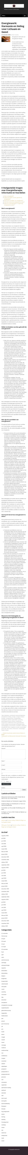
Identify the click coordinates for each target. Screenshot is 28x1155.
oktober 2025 (4, 862)
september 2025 (5, 864)
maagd (3, 1037)
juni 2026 (3, 841)
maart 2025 (4, 880)
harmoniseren (12, 725)
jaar (2, 1018)
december (3, 999)
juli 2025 (3, 870)
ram (2, 1079)
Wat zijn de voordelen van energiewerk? (13, 200)
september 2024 (5, 896)
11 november (4, 933)
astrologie (3, 962)
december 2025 (5, 856)
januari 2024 (4, 918)
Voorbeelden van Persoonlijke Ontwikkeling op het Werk (13, 808)
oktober (3, 1063)
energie (14, 716)
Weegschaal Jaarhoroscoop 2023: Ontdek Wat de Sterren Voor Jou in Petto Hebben (13, 797)
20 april (3, 938)
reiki (8, 728)
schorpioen (4, 1082)
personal (3, 1077)
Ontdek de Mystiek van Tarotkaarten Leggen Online (13, 801)
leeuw (2, 1034)
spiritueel (3, 1090)
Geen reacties (15, 34)
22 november (4, 949)
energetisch (4, 1002)
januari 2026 (4, 854)
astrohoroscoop (5, 960)
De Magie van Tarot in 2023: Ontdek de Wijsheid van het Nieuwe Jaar (13, 812)
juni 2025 (3, 872)
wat (2, 1130)
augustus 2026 (5, 835)
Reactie (3, 748)
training (3, 1116)
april (2, 954)
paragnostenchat (5, 1074)
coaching (3, 991)
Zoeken (3, 787)
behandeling (4, 973)
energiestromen (10, 718)
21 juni (3, 944)
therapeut (3, 1106)
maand (3, 1039)
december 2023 (5, 920)
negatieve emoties (15, 727)
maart (2, 1042)
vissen (2, 1127)
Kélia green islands (5, 825)
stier (2, 1095)
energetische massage (6, 1005)
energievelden (17, 718)
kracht (8, 727)
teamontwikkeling (5, 1103)
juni (2, 1029)
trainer (3, 1114)
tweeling (3, 1119)
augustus (3, 968)
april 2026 (3, 846)
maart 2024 (4, 912)
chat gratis (3, 986)
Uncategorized (4, 1122)
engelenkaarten (5, 1007)
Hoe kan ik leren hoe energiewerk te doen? (14, 202)
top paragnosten (5, 1111)
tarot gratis (4, 1100)
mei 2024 (3, 907)
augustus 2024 (5, 899)
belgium (3, 975)
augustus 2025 (5, 867)
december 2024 (5, 888)
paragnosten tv (5, 1071)
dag (2, 997)
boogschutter (4, 981)
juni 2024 (3, 904)
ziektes (7, 730)
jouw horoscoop (5, 1023)
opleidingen (4, 1066)
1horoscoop (4, 936)
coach (2, 989)
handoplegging (5, 725)
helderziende (4, 1015)
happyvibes (4, 1013)
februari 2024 (4, 915)
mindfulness (4, 1055)
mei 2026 (3, 843)
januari (3, 1021)
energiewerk (4, 719)
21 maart (3, 946)
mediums (3, 1047)
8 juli (2, 952)
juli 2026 (3, 838)
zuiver (2, 1140)
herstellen (18, 725)
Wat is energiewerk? (9, 196)
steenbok (3, 1092)
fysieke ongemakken (13, 719)
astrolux (3, 820)
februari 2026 (4, 851)
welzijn (3, 730)
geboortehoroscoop (6, 1010)
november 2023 (5, 923)
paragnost (3, 1069)
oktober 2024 (4, 894)
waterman (3, 1132)
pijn (5, 728)
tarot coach (4, 1098)
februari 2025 (4, 883)
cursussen (3, 994)
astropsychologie (5, 965)
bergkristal (3, 978)
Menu (3, 15)
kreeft (2, 1031)
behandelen (4, 970)
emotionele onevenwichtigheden (17, 715)
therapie (3, 1108)
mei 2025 (3, 875)
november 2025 (5, 859)
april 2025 (3, 878)
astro (2, 957)
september (4, 1084)
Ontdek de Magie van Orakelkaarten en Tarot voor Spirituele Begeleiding (13, 804)
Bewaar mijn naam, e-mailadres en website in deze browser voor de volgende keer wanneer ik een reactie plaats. (13, 777)
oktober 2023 (4, 926)
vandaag (3, 1124)
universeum (15, 728)
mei (2, 1053)
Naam (3, 761)
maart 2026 (4, 849)
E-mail (3, 765)
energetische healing (6, 716)
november (3, 1061)
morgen (3, 1058)
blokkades (6, 715)
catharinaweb (4, 983)
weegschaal (4, 1135)
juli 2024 (3, 902)
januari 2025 (4, 886)
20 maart (3, 941)
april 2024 (3, 910)
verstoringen (22, 728)
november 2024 (5, 891)
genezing (20, 719)
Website (3, 769)
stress (10, 728)
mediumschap (4, 1050)
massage (3, 1045)
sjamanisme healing (6, 1087)
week (2, 1138)
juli (2, 1026)
